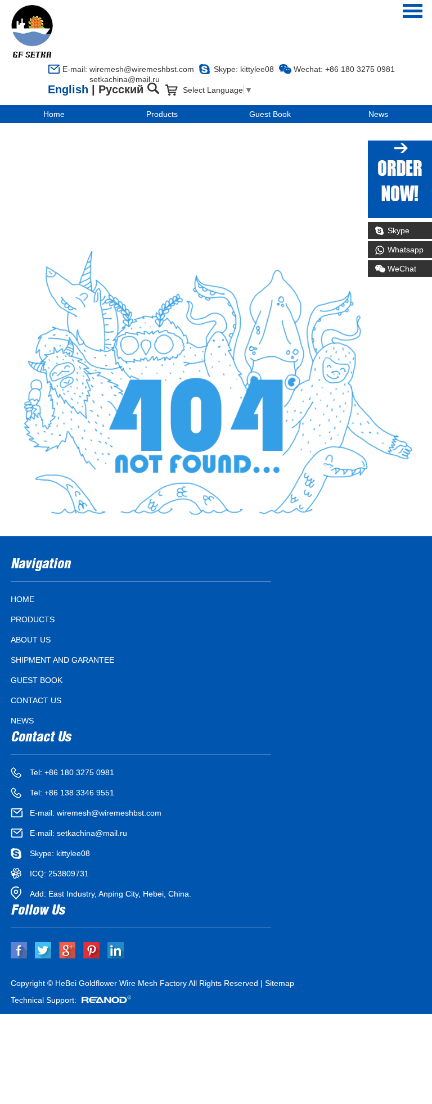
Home (54, 114)
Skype (399, 230)
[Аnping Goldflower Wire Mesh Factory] (32, 31)
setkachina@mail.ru (111, 79)
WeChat (402, 268)
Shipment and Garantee (62, 659)
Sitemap (279, 983)
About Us (31, 639)
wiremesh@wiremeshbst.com (141, 69)
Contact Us (36, 700)
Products (162, 114)
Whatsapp (406, 249)
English (68, 89)
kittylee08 (257, 69)
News (378, 114)
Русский (120, 89)
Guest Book (270, 114)
